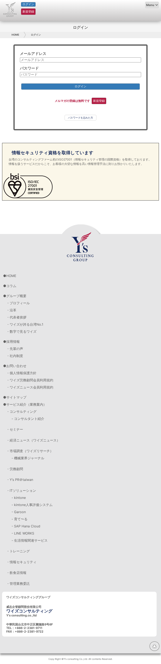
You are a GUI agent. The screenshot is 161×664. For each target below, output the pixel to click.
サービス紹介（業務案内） (26, 404)
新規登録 (28, 11)
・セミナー (14, 429)
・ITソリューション (21, 490)
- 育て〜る (19, 519)
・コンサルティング (21, 411)
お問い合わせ (16, 366)
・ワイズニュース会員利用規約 (29, 387)
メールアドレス (33, 53)
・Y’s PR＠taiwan (19, 480)
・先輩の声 (14, 349)
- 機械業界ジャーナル (28, 458)
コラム (11, 286)
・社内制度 (14, 356)
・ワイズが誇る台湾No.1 (24, 324)
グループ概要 (16, 296)
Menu (150, 5)
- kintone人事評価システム (32, 505)
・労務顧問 (14, 469)
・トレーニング (18, 551)
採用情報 (13, 341)
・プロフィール (18, 303)
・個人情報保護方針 (21, 373)
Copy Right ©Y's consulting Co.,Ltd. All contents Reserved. (80, 659)
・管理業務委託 (18, 583)
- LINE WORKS (23, 533)
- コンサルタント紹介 (28, 419)
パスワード (29, 68)
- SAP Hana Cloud (26, 526)
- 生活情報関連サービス (30, 540)
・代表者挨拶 (16, 317)
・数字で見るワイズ (21, 331)
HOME (15, 34)
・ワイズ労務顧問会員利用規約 (29, 380)
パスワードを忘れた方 (80, 117)
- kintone (19, 498)
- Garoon (19, 512)
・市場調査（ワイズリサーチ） (29, 451)
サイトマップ (16, 397)
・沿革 (11, 310)
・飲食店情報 (16, 573)
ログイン (28, 4)
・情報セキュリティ (21, 562)
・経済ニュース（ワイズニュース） (33, 440)
